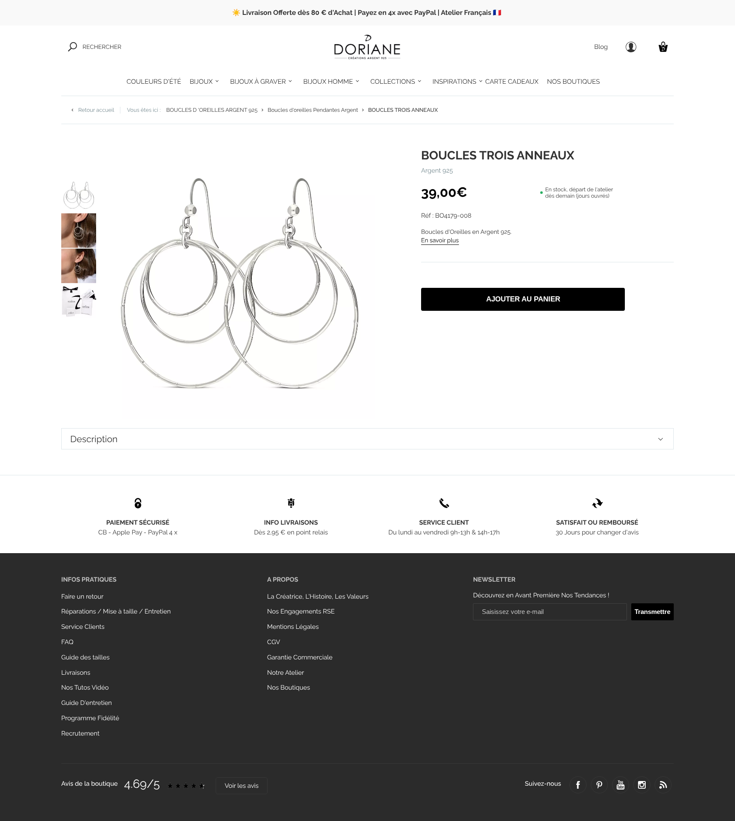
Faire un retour (82, 596)
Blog (601, 47)
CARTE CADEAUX (511, 81)
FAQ (67, 642)
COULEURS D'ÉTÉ (154, 81)
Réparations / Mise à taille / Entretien (116, 611)
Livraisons (75, 672)
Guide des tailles (85, 657)
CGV (273, 642)
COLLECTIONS (392, 81)
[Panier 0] (663, 46)
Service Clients (83, 627)
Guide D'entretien (86, 703)
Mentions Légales (293, 627)
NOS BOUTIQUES (573, 81)
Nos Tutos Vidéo (85, 687)
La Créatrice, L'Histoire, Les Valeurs (317, 596)
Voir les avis (242, 786)
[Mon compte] (631, 47)
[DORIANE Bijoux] (367, 47)
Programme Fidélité (90, 718)
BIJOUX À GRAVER (258, 81)
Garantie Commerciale (300, 657)
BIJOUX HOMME (328, 81)
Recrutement (80, 733)
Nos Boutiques (288, 687)
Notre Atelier (285, 672)
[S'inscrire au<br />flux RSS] (663, 784)
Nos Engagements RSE (301, 611)
